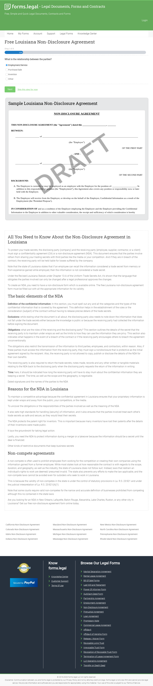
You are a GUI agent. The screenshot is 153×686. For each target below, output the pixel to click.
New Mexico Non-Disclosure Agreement (118, 524)
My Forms (23, 33)
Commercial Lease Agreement (97, 625)
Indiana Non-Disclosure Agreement (22, 539)
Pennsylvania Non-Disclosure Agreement (119, 534)
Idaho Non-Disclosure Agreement (21, 534)
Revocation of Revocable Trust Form (100, 652)
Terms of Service (133, 683)
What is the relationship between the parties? (28, 59)
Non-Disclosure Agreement (96, 607)
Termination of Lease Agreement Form (101, 656)
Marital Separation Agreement (97, 571)
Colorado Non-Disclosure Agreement (22, 529)
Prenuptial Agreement (94, 612)
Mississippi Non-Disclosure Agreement (70, 539)
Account (37, 33)
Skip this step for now (27, 89)
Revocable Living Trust (94, 643)
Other (10, 79)
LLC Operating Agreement (95, 661)
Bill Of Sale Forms (92, 580)
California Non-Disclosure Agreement (23, 524)
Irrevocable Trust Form (94, 647)
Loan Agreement (91, 616)
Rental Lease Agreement (95, 576)
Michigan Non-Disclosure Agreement (70, 534)
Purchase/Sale (15, 70)
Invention (12, 74)
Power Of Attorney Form (95, 589)
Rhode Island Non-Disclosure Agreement (118, 539)
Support (51, 33)
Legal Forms (66, 33)
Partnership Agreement (94, 598)
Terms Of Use (57, 585)
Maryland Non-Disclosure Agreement (70, 524)
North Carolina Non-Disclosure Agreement (119, 529)
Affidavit (87, 629)
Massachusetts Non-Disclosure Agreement (72, 529)
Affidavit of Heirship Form (95, 634)
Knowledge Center (87, 33)
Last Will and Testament (95, 585)
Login (145, 20)
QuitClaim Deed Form (93, 594)
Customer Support (59, 581)
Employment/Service (17, 65)
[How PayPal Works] (24, 577)
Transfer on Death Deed (94, 665)
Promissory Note (91, 621)
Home (10, 33)
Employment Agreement (95, 603)
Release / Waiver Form (94, 638)
